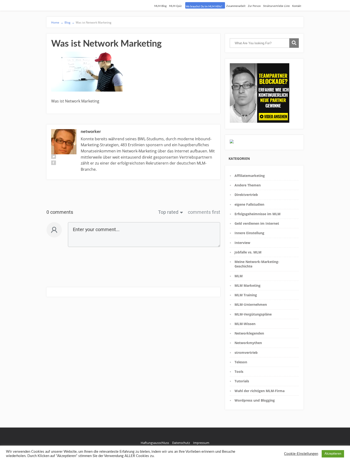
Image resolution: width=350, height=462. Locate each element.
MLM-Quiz (175, 6)
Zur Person (254, 6)
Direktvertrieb (246, 194)
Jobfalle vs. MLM (248, 252)
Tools (239, 371)
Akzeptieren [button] (333, 453)
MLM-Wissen (245, 323)
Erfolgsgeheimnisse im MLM (257, 214)
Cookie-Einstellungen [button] (301, 454)
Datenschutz (181, 443)
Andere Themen (248, 185)
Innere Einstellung (249, 233)
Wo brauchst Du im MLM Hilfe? (204, 6)
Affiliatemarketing (250, 175)
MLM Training (246, 295)
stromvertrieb (246, 352)
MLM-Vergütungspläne (253, 314)
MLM (239, 276)
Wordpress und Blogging (255, 400)
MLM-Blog (160, 6)
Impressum (201, 443)
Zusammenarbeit (235, 6)
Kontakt (296, 6)
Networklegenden (249, 333)
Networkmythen (248, 342)
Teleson (241, 362)
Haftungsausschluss (155, 443)
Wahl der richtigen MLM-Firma (260, 391)
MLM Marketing (247, 285)
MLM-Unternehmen (251, 304)
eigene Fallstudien (249, 204)
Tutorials (242, 381)
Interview (242, 242)
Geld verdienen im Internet (257, 223)
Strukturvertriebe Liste (276, 6)
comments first (204, 212)
